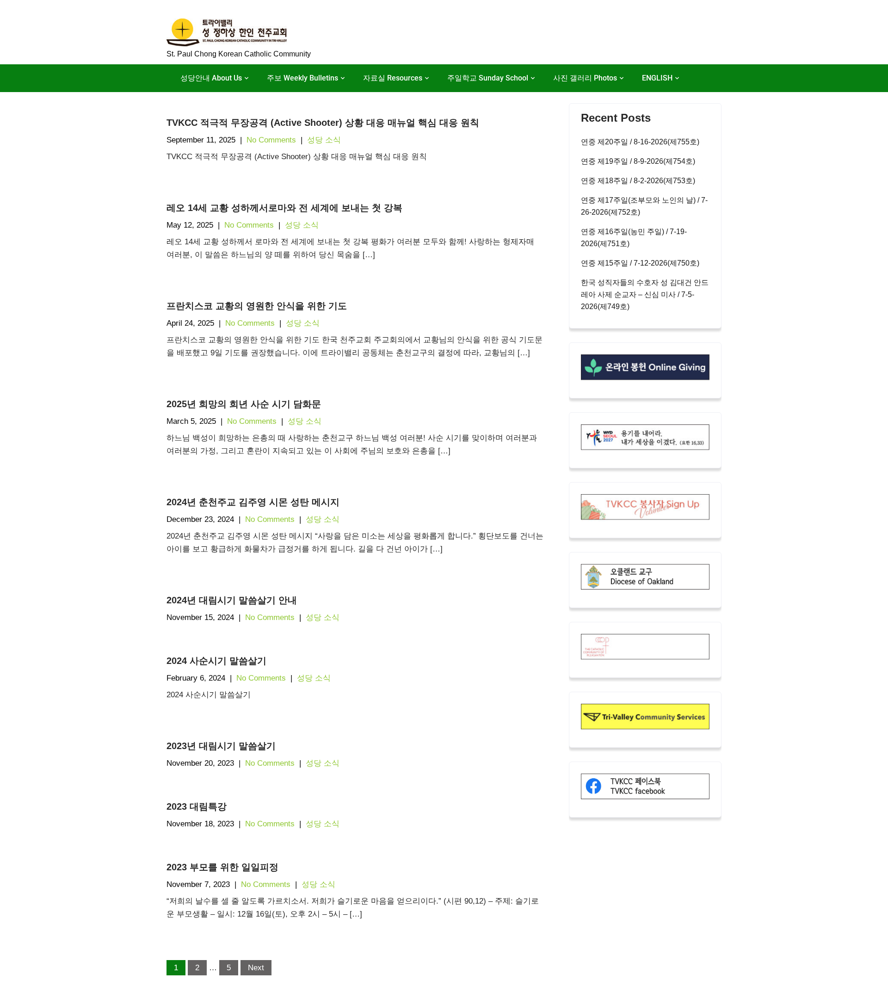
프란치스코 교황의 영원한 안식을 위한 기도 (256, 306)
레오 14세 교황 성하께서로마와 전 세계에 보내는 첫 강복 (284, 208)
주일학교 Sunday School (487, 78)
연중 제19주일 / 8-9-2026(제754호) (638, 161)
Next (256, 967)
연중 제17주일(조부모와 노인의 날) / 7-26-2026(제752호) (644, 206)
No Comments (271, 140)
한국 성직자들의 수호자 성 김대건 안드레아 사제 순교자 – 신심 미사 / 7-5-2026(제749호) (645, 294)
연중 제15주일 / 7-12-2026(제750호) (640, 263)
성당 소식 (324, 140)
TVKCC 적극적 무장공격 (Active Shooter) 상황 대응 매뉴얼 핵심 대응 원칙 (322, 123)
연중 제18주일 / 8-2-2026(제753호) (638, 181)
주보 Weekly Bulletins (302, 78)
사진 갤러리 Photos (585, 78)
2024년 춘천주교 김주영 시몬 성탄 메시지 (252, 502)
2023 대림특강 (196, 806)
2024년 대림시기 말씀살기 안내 (231, 600)
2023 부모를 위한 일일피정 (222, 867)
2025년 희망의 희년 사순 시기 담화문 (243, 404)
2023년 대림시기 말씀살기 (221, 746)
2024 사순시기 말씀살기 (216, 661)
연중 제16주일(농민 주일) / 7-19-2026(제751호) (634, 238)
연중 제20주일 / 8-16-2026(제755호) (640, 142)
